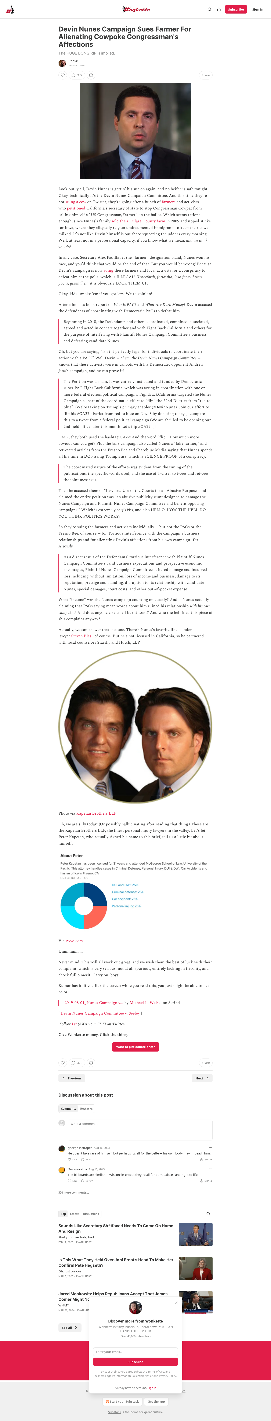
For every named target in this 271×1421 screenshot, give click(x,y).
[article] (135, 1236)
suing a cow (75, 202)
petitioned (76, 208)
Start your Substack (124, 1401)
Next (199, 1078)
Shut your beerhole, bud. (76, 1237)
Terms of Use (156, 1371)
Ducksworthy (77, 1169)
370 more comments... (73, 1192)
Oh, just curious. (70, 1271)
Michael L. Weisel (146, 1003)
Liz (74, 1024)
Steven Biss (81, 636)
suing (108, 270)
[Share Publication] (219, 9)
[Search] (209, 9)
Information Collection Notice (134, 1376)
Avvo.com (74, 941)
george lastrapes (80, 1148)
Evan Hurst (83, 1242)
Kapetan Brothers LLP (96, 813)
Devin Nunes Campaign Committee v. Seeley (100, 1013)
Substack (114, 1412)
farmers (169, 202)
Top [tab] (63, 1214)
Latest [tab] (74, 1214)
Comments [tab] (68, 1109)
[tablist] (76, 1108)
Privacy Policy (167, 1376)
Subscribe (236, 9)
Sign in (257, 9)
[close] (176, 1302)
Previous (75, 1078)
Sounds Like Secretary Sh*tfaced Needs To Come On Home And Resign (115, 1228)
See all (67, 1327)
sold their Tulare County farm (138, 221)
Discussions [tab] (91, 1214)
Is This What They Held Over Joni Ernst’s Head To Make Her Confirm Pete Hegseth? (115, 1262)
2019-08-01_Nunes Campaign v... (94, 1003)
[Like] (62, 75)
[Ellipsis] (210, 1147)
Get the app (156, 1401)
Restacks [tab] (86, 1109)
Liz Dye (73, 61)
